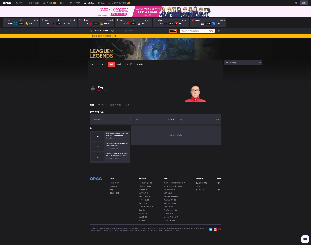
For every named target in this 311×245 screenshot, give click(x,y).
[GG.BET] (173, 31)
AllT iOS (167, 193)
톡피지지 (142, 213)
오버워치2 (142, 193)
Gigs (141, 220)
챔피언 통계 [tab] (115, 105)
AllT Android (168, 189)
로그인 (304, 3)
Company (113, 186)
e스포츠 (141, 217)
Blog (111, 189)
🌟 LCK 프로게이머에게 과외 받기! (103, 36)
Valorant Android (170, 196)
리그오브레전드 (144, 183)
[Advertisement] (155, 73)
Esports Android (170, 217)
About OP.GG (115, 183)
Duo (140, 210)
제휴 (218, 183)
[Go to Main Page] (7, 3)
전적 (21, 3)
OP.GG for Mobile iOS (172, 186)
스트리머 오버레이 (145, 206)
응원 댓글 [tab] (129, 105)
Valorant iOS (168, 200)
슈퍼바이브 (143, 200)
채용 (218, 189)
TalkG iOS (167, 213)
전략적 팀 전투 (144, 186)
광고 (218, 186)
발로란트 (142, 189)
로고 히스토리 (114, 193)
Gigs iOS (167, 206)
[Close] (215, 11)
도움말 (198, 186)
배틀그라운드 (143, 196)
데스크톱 (142, 203)
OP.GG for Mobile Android (173, 183)
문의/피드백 (200, 189)
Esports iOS (168, 220)
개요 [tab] (92, 105)
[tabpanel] (155, 136)
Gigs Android (169, 203)
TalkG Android (169, 210)
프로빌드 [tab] (102, 105)
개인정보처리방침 (201, 183)
